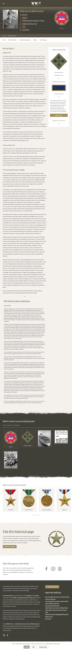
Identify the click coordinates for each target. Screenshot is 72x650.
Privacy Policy (57, 643)
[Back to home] (36, 3)
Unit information (12, 40)
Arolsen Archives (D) (50, 599)
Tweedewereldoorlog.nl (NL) (52, 605)
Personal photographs (25, 40)
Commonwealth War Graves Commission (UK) (56, 601)
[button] (3, 3)
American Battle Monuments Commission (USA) (57, 597)
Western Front (48, 616)
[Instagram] (4, 635)
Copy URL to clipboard (9, 546)
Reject (33, 647)
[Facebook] (7, 635)
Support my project (53, 586)
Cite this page (43, 40)
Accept (26, 647)
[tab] (59, 96)
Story (4, 40)
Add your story (58, 115)
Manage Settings (43, 647)
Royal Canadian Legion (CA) (52, 603)
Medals (35, 40)
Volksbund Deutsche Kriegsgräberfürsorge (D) (56, 614)
